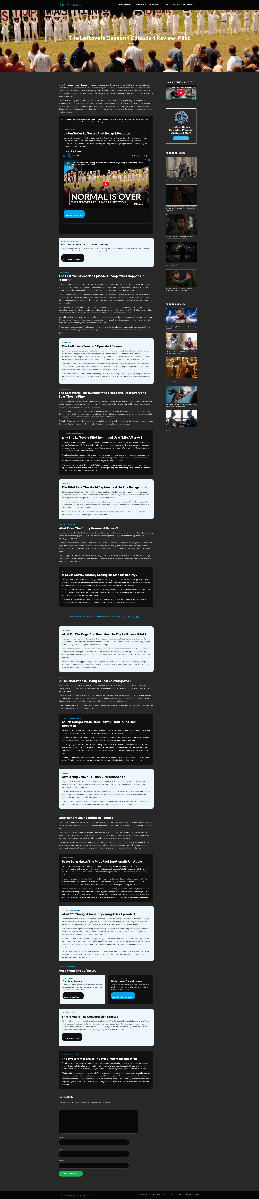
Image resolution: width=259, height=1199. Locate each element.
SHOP (166, 5)
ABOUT (175, 5)
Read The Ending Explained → (123, 997)
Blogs (165, 1194)
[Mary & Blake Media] (70, 4)
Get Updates (188, 5)
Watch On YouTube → (74, 215)
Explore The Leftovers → (73, 259)
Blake (131, 43)
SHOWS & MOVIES (124, 5)
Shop (180, 1194)
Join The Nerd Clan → (72, 1038)
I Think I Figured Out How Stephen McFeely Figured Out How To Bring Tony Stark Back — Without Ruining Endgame (181, 326)
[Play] (66, 57)
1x (187, 56)
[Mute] (177, 57)
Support (188, 1194)
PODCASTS (140, 5)
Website (61, 1161)
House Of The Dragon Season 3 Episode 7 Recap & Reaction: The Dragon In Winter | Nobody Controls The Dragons (180, 208)
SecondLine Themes (85, 1195)
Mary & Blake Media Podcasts (149, 1194)
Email (61, 1149)
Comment (63, 1108)
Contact (197, 1194)
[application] (124, 57)
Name (61, 1137)
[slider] (182, 58)
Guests (173, 1194)
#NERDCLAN (154, 5)
